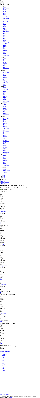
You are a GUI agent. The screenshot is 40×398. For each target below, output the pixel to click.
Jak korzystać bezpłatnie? (6, 170)
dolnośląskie (4, 20)
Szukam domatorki (5, 89)
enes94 (1, 279)
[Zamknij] (0, 270)
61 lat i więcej (17, 346)
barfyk (1, 292)
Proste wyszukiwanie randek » (4, 350)
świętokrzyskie (5, 16)
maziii (1, 223)
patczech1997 (2, 244)
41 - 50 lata (11, 346)
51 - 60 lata (14, 346)
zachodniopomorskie (6, 18)
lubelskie (4, 9)
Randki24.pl (3, 175)
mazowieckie (5, 37)
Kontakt (1, 394)
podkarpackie (5, 13)
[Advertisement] (20, 377)
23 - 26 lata (1, 346)
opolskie (4, 25)
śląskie (4, 15)
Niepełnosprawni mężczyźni (5, 356)
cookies (11, 397)
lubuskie (4, 22)
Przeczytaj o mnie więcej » (3, 211)
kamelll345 (1, 212)
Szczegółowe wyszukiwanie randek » (5, 351)
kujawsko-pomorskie (6, 8)
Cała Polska (4, 7)
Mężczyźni (4, 85)
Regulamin (4, 394)
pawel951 (1, 266)
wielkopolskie (5, 30)
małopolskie (4, 11)
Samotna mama (5, 87)
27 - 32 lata (4, 346)
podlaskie (4, 14)
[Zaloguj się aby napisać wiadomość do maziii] (1, 226)
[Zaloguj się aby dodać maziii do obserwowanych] (2, 226)
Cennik (7, 394)
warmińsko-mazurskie (6, 42)
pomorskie (4, 27)
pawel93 (1, 321)
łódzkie (4, 10)
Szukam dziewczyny (4, 354)
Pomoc (9, 394)
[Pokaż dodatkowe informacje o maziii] (0, 226)
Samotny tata (5, 172)
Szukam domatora (5, 88)
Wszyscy (4, 83)
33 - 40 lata (7, 346)
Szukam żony (3, 355)
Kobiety (4, 84)
